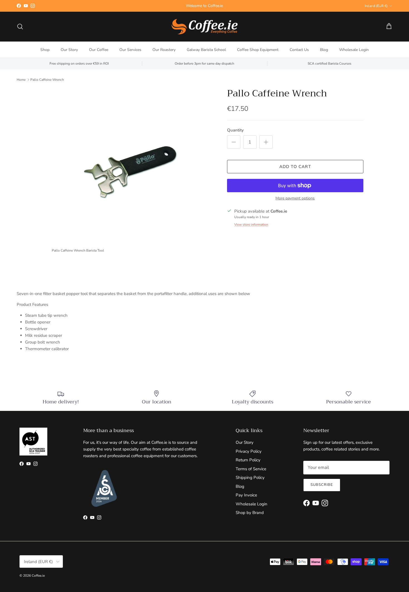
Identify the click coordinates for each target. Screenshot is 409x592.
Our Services (130, 49)
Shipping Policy (250, 477)
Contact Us (299, 49)
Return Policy (248, 460)
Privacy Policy (249, 451)
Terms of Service (251, 469)
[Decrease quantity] (233, 142)
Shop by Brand (250, 512)
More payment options (295, 198)
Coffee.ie (38, 575)
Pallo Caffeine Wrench (47, 79)
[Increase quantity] (266, 142)
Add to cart (295, 166)
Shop (45, 49)
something (209, 8)
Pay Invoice (246, 495)
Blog (324, 49)
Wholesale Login (354, 49)
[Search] (20, 26)
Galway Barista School (206, 49)
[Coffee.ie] (204, 26)
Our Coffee (98, 49)
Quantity (235, 130)
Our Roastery (164, 49)
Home (21, 79)
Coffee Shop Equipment (258, 49)
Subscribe (322, 484)
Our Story (69, 49)
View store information (251, 224)
